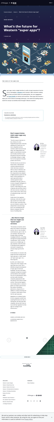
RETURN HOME (27, 357)
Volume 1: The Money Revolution (9, 391)
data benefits (12, 96)
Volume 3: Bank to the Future (9, 387)
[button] (51, 417)
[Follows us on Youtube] (40, 401)
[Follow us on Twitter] (31, 401)
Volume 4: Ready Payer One (8, 385)
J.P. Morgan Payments (7, 403)
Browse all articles (6, 393)
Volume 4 (15, 12)
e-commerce (20, 92)
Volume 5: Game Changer (8, 383)
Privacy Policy (28, 419)
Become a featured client (8, 401)
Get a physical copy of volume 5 (9, 399)
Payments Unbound (8, 12)
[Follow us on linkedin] (27, 401)
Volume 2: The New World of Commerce (11, 389)
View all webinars (30, 383)
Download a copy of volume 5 (8, 397)
